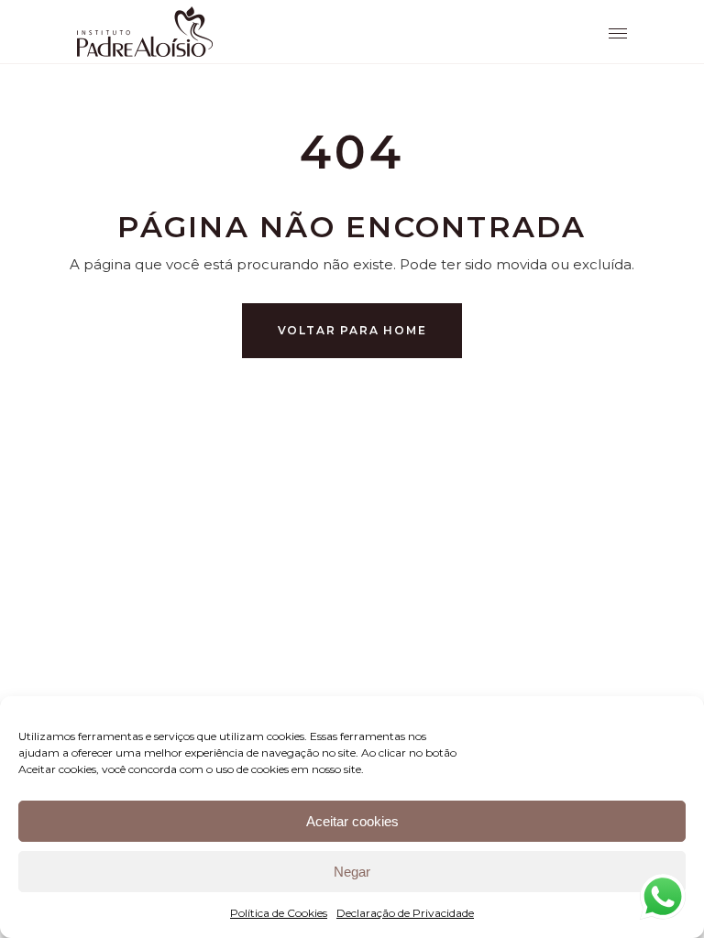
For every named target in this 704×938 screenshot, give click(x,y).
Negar (352, 871)
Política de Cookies (278, 913)
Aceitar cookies (352, 821)
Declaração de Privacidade (405, 913)
